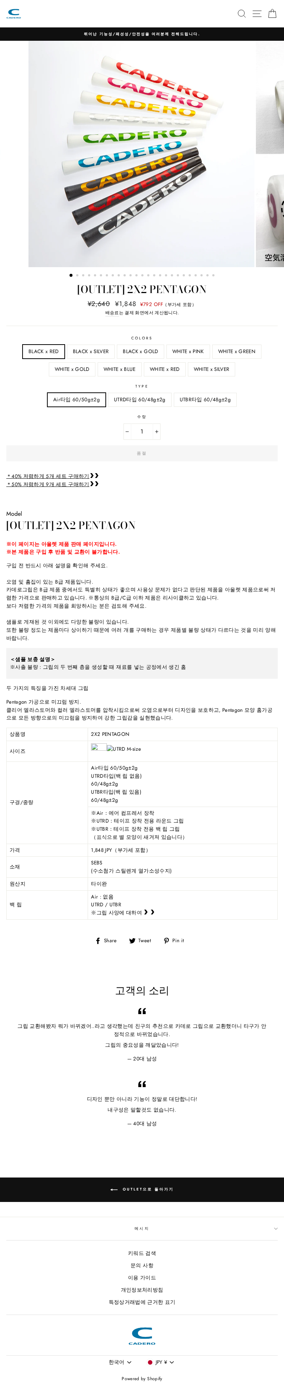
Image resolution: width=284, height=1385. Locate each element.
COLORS (142, 338)
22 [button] (196, 276)
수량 (142, 416)
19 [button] (178, 276)
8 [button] (113, 276)
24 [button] (208, 276)
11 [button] (131, 276)
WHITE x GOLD (72, 369)
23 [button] (202, 276)
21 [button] (190, 276)
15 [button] (155, 276)
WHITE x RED (165, 369)
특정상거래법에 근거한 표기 (142, 1302)
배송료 (112, 313)
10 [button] (125, 276)
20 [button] (184, 276)
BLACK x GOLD (140, 351)
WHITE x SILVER (212, 369)
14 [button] (149, 276)
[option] (142, 34)
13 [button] (143, 276)
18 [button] (173, 276)
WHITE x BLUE (120, 369)
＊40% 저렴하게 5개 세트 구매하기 (47, 476)
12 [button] (137, 276)
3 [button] (84, 276)
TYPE (141, 386)
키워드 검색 (142, 1253)
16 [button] (161, 276)
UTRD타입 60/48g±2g (139, 399)
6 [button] (102, 276)
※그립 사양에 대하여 (117, 912)
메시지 (142, 1228)
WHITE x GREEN (237, 351)
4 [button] (90, 276)
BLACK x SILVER (91, 351)
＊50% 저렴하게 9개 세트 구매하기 (47, 484)
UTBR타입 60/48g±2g (205, 399)
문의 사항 (142, 1265)
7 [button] (107, 276)
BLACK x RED (43, 351)
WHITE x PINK (188, 351)
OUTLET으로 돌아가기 (147, 1189)
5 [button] (96, 276)
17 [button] (167, 276)
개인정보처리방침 (142, 1289)
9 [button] (119, 276)
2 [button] (78, 276)
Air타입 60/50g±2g (76, 399)
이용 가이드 (142, 1277)
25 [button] (214, 276)
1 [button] (71, 276)
